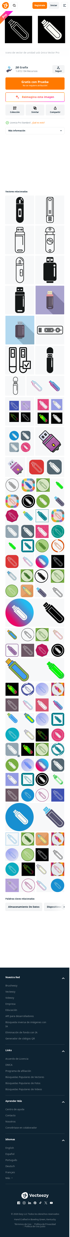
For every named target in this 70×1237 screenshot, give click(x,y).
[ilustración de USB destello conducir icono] (19, 449)
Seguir (58, 71)
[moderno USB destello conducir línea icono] (19, 238)
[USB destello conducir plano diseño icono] (19, 419)
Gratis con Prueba (35, 83)
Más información (16, 129)
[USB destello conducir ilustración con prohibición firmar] (19, 298)
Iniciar (53, 5)
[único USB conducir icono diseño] (20, 732)
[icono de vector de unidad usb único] (24, 565)
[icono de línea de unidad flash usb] (45, 535)
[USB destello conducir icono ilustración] (19, 208)
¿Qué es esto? (38, 122)
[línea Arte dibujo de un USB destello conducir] (19, 328)
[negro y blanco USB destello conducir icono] (19, 358)
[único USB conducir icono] (19, 853)
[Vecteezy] (5, 5)
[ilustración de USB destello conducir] (19, 268)
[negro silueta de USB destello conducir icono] (19, 388)
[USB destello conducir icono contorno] (19, 479)
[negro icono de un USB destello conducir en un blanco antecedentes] (19, 539)
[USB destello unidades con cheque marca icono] (19, 509)
